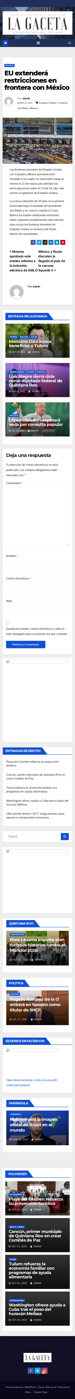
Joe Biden (22, 108)
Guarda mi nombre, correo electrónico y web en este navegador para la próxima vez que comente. (37, 631)
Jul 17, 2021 (20, 1019)
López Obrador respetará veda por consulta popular (36, 422)
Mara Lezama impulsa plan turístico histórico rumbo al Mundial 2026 (37, 945)
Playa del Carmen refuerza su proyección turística (36, 1201)
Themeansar (63, 1387)
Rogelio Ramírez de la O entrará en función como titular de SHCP (35, 1004)
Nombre (12, 556)
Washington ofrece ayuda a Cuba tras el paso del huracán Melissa (37, 1309)
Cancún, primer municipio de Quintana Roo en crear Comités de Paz (35, 1236)
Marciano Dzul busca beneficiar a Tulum (30, 343)
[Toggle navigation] (38, 43)
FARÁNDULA (16, 1114)
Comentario (14, 483)
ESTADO (13, 337)
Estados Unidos (47, 102)
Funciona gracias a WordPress (21, 1387)
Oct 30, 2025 (19, 1320)
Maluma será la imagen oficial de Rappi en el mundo (33, 1125)
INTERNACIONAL (17, 1300)
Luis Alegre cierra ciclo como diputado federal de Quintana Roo (35, 381)
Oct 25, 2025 (20, 960)
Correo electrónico (18, 578)
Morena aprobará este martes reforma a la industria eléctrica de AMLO (24, 261)
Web (9, 601)
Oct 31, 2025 (19, 1210)
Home (28, 1392)
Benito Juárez (17, 372)
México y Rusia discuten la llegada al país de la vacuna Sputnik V (51, 261)
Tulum (34, 337)
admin (26, 98)
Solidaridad (16, 1195)
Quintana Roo (17, 934)
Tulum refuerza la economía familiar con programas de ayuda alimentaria (31, 1270)
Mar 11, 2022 (20, 1139)
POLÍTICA (9, 65)
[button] (69, 42)
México (34, 108)
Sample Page (40, 1392)
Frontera (62, 102)
